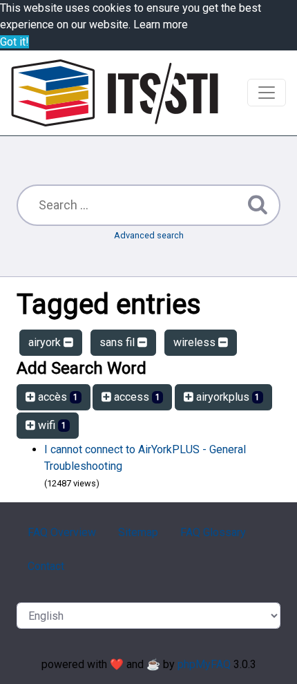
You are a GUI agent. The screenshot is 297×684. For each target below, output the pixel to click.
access (135, 396)
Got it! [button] (14, 41)
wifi (50, 425)
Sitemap (138, 532)
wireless (195, 342)
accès (56, 396)
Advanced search (149, 235)
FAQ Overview (62, 532)
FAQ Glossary (213, 532)
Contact (46, 566)
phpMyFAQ (204, 664)
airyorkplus (226, 396)
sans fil (118, 342)
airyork (46, 342)
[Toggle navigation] (266, 92)
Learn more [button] (160, 24)
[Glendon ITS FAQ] (114, 93)
